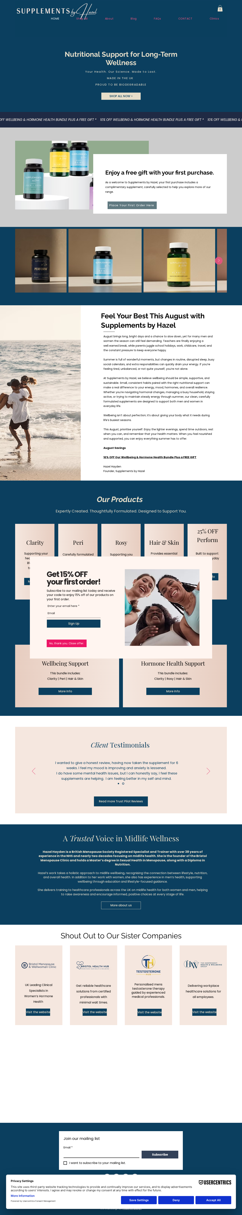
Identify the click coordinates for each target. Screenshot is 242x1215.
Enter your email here (62, 605)
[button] (67, 643)
